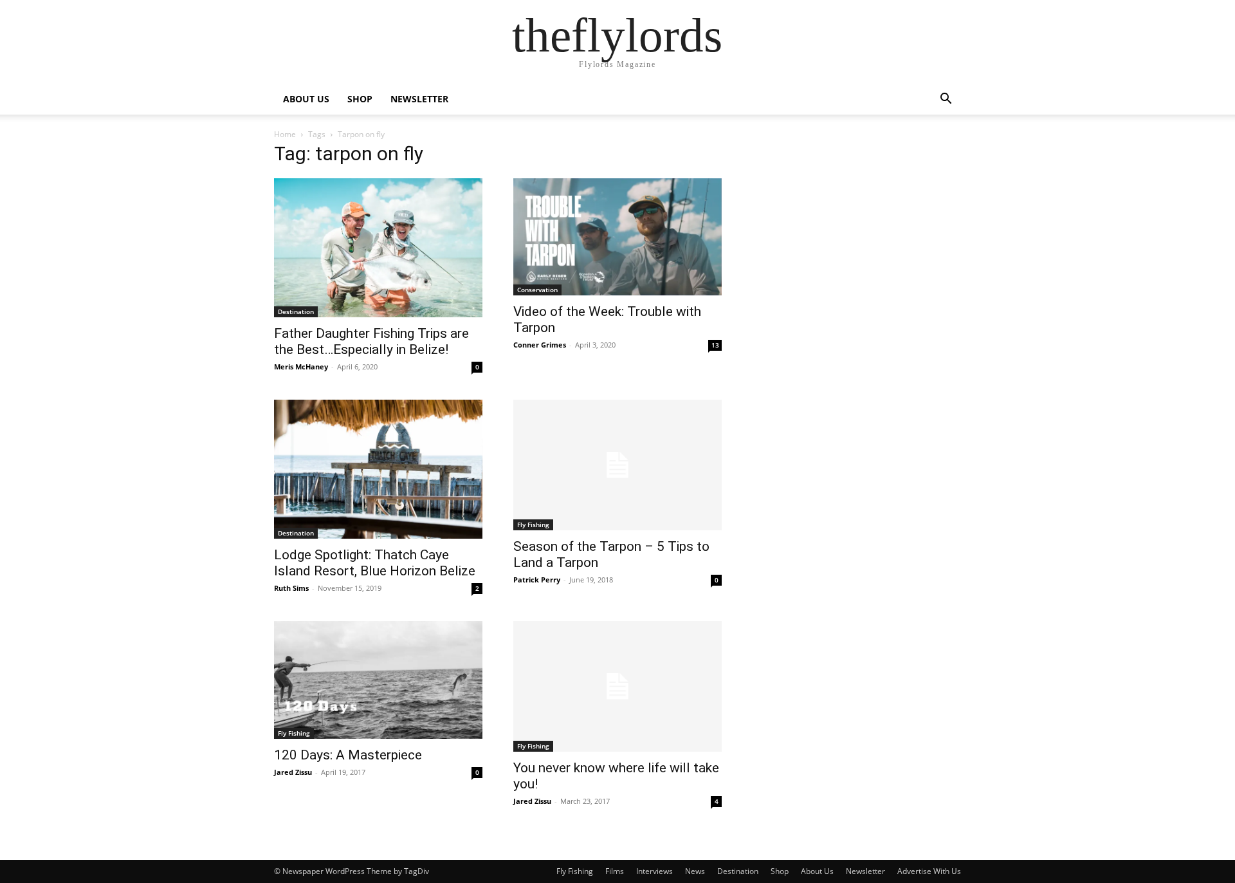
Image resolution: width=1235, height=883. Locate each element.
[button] (945, 100)
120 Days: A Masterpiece (348, 755)
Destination (296, 311)
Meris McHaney (301, 366)
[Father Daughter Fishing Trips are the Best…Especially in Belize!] (378, 247)
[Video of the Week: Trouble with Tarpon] (617, 236)
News (695, 871)
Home (285, 134)
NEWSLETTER (419, 99)
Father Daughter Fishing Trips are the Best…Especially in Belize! (371, 341)
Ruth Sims (291, 588)
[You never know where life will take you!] (617, 686)
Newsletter (865, 871)
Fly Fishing (533, 524)
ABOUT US (306, 99)
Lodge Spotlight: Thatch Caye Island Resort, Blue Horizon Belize (374, 563)
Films (614, 871)
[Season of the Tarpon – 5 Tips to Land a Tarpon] (617, 465)
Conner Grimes (539, 344)
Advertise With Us (929, 871)
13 (715, 344)
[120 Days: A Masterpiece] (378, 679)
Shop (780, 871)
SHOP (359, 99)
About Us (817, 871)
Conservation (537, 289)
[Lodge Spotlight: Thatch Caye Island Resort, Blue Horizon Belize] (378, 469)
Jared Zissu (293, 772)
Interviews (654, 871)
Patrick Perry (536, 579)
